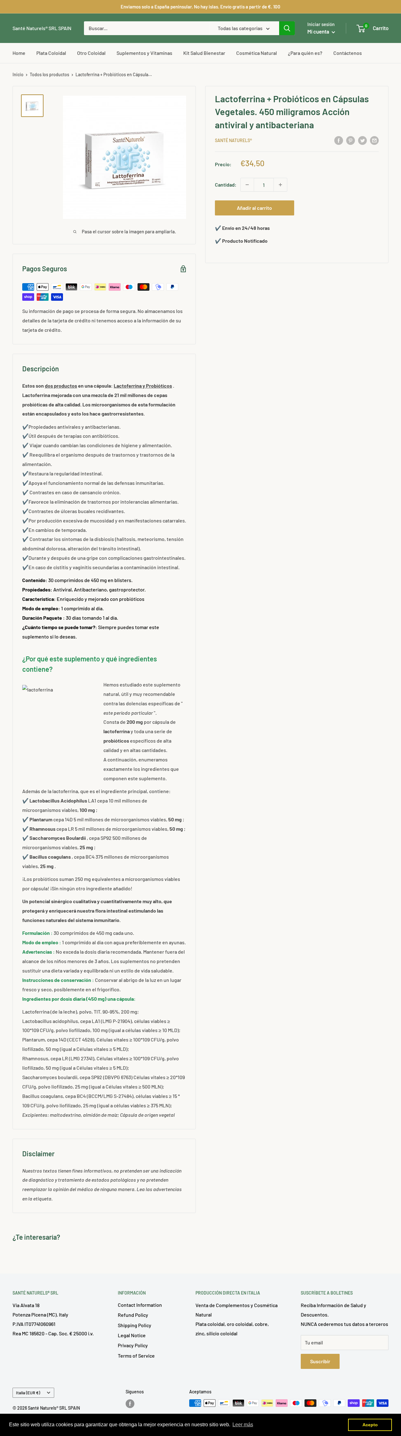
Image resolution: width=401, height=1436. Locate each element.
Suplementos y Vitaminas (144, 53)
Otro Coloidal (91, 53)
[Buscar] (287, 28)
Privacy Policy (133, 1345)
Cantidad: (226, 185)
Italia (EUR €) (28, 1392)
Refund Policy (133, 1315)
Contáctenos (347, 53)
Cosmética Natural (256, 53)
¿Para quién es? (305, 53)
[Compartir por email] (374, 140)
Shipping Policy (134, 1325)
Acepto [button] (370, 1424)
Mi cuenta (318, 31)
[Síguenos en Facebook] (130, 1403)
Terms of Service (136, 1356)
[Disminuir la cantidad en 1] (247, 184)
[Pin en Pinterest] (350, 140)
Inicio (18, 74)
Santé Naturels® (233, 140)
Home (19, 53)
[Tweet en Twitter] (362, 140)
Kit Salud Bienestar (204, 53)
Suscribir (320, 1361)
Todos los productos (49, 74)
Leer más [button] (242, 1424)
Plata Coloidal (51, 53)
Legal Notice (132, 1335)
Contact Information (140, 1305)
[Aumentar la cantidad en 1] (280, 184)
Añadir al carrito (254, 208)
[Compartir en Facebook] (338, 140)
